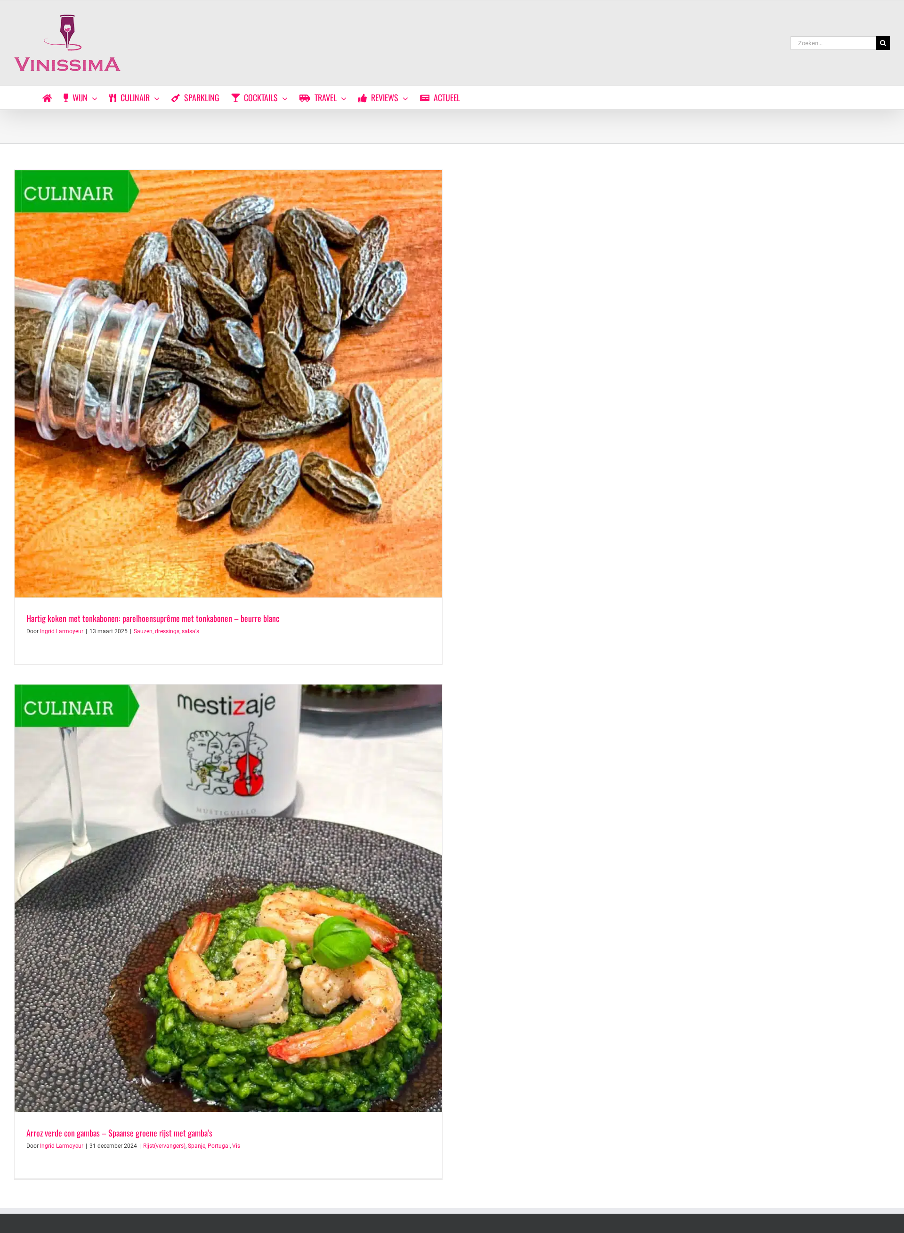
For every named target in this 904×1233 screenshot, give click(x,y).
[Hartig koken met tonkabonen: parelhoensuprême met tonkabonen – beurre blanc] (228, 383)
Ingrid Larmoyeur (61, 631)
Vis (236, 1146)
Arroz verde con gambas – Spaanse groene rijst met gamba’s (119, 1133)
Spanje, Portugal (209, 1146)
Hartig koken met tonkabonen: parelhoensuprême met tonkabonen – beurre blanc (152, 618)
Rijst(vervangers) (164, 1146)
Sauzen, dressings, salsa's (166, 631)
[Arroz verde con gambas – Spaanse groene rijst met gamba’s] (228, 898)
